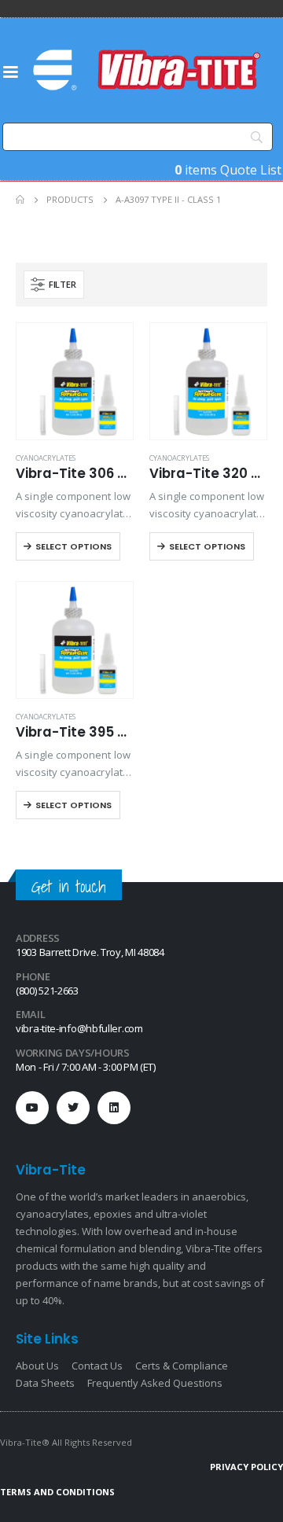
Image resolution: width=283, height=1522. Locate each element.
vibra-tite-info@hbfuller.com (79, 1028)
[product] (75, 381)
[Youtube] (32, 1107)
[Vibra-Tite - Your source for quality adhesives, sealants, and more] (148, 70)
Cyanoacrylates (45, 458)
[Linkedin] (113, 1107)
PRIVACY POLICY (246, 1466)
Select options (73, 546)
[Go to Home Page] (20, 199)
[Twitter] (73, 1107)
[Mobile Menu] (10, 70)
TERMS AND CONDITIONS (57, 1492)
